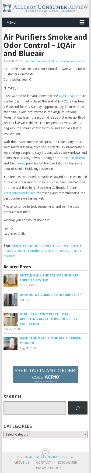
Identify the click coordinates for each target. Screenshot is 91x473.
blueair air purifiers (55, 245)
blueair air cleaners (25, 245)
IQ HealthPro (75, 158)
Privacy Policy (48, 468)
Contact (43, 462)
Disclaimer (67, 462)
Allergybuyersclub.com (19, 193)
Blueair (20, 163)
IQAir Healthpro (70, 96)
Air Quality (50, 61)
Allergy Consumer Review (51, 457)
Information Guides (71, 61)
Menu (11, 22)
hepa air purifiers (30, 251)
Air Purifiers (34, 61)
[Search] (77, 408)
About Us (21, 462)
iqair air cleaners (56, 251)
